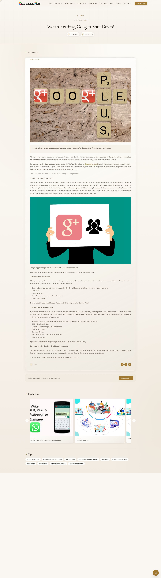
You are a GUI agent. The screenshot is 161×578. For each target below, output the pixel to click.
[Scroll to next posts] (134, 420)
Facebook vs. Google (63, 440)
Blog (80, 20)
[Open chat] (156, 573)
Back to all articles (33, 52)
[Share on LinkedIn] (129, 364)
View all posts (125, 378)
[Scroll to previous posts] (27, 420)
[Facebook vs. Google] (81, 417)
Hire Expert (126, 3)
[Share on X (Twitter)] (125, 364)
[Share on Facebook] (122, 364)
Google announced (91, 164)
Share (35, 364)
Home (75, 20)
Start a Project (141, 3)
